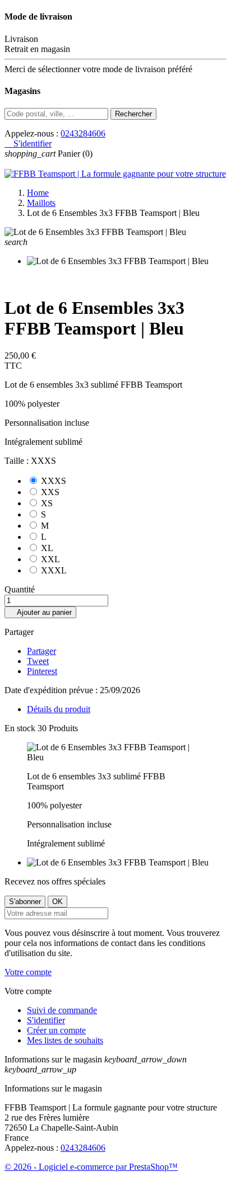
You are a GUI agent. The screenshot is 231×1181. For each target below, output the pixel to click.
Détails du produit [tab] (58, 709)
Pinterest (42, 671)
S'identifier (46, 1020)
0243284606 (83, 133)
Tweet (38, 661)
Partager (41, 651)
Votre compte (28, 972)
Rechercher (133, 114)
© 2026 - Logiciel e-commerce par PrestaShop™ (91, 1166)
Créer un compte (56, 1030)
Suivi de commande (62, 1010)
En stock (19, 728)
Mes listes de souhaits (65, 1040)
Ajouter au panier (40, 612)
